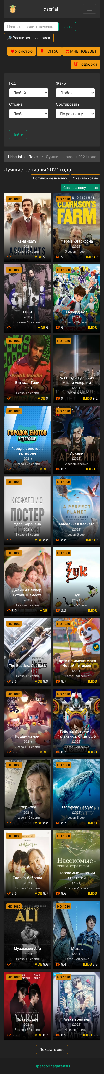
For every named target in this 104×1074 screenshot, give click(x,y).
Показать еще (52, 1049)
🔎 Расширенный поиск (28, 37)
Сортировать (68, 104)
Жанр (61, 83)
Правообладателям (52, 1066)
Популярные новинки (50, 178)
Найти (67, 26)
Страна (15, 104)
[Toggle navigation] (89, 9)
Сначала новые (85, 178)
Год (12, 83)
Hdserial (49, 9)
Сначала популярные (80, 188)
